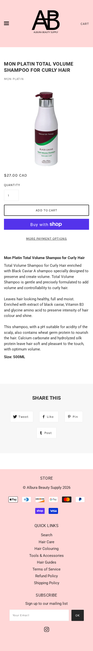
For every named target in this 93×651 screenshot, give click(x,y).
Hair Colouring (46, 548)
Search (46, 535)
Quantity (11, 185)
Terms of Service (46, 569)
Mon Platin (14, 79)
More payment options (46, 238)
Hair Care (46, 542)
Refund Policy (46, 576)
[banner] (46, 23)
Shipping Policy (46, 583)
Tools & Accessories (46, 555)
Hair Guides (46, 562)
